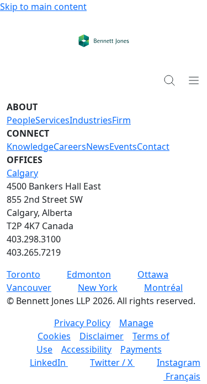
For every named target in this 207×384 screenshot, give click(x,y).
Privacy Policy (82, 323)
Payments (141, 349)
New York (98, 288)
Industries (91, 120)
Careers (70, 146)
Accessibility (86, 349)
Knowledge (30, 146)
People (21, 120)
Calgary (22, 173)
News (97, 146)
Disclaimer (101, 336)
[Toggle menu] (193, 80)
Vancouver (29, 288)
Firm (121, 120)
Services (52, 120)
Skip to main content (43, 7)
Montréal (163, 288)
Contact (153, 146)
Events (123, 146)
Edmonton (89, 274)
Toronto (23, 274)
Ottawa (152, 274)
